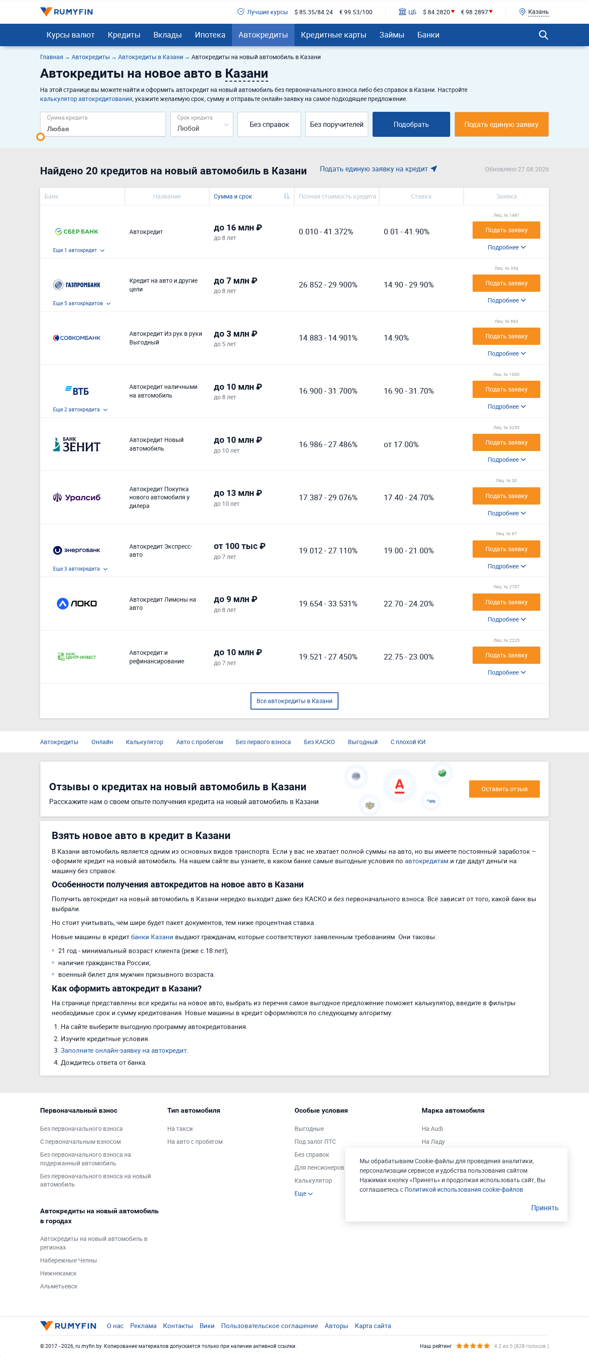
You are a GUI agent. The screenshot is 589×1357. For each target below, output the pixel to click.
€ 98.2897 (474, 12)
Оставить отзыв (505, 789)
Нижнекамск (58, 1273)
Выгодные (309, 1128)
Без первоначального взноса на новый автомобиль (95, 1180)
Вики (207, 1325)
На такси (180, 1128)
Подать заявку (507, 230)
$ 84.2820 (436, 12)
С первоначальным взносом (80, 1141)
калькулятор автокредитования (86, 99)
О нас (115, 1325)
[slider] (40, 137)
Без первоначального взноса (81, 1128)
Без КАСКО (319, 742)
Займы (391, 34)
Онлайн (102, 742)
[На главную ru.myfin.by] (68, 1326)
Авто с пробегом (199, 742)
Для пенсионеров (319, 1167)
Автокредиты (263, 34)
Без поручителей (336, 124)
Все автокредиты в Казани (294, 701)
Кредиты (124, 34)
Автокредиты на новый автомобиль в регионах (93, 1242)
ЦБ (412, 12)
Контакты (178, 1325)
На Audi (432, 1128)
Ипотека (210, 34)
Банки (428, 34)
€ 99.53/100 (356, 12)
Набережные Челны (68, 1260)
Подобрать (411, 124)
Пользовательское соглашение (269, 1325)
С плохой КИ (408, 742)
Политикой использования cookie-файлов (463, 1189)
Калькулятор (144, 742)
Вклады (168, 34)
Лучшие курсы (267, 12)
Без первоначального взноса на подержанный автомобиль (85, 1158)
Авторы (336, 1325)
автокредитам (426, 860)
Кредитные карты (334, 34)
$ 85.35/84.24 (313, 12)
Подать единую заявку (501, 124)
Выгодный (363, 742)
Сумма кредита (67, 117)
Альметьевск (59, 1286)
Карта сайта (373, 1325)
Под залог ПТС (315, 1141)
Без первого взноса (263, 742)
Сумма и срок (233, 196)
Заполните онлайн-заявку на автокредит (124, 1050)
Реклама (143, 1325)
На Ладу (433, 1141)
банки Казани (152, 936)
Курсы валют (71, 34)
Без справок (269, 124)
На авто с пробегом (194, 1141)
